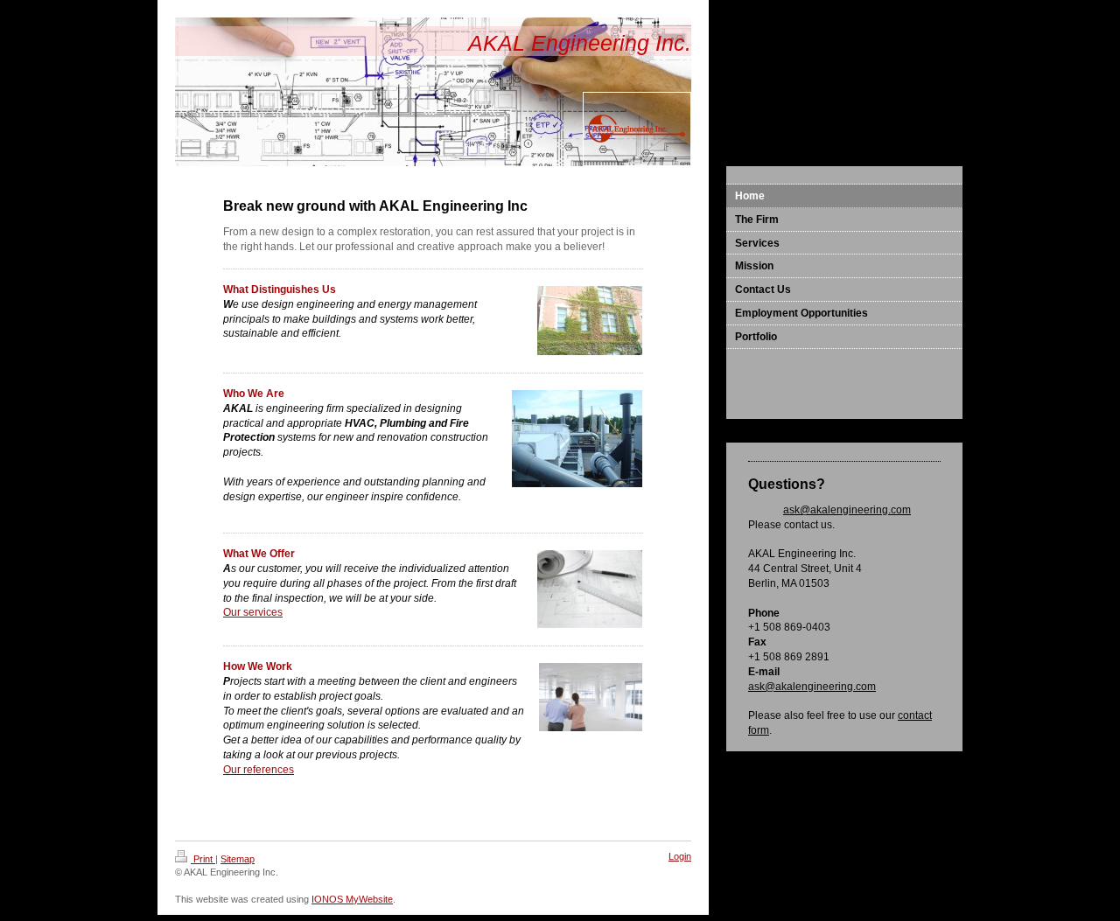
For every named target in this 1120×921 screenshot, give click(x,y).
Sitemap (237, 859)
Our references (258, 770)
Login (679, 856)
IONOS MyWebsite (352, 899)
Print (203, 859)
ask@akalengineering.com (847, 510)
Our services (253, 612)
